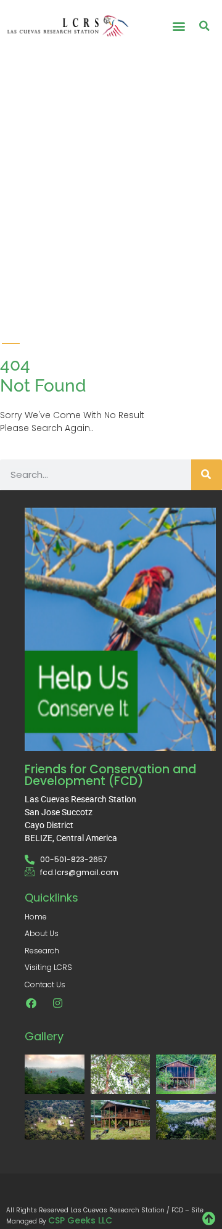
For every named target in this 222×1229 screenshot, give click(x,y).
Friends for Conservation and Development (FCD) (110, 775)
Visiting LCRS (48, 967)
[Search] (206, 474)
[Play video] (19, 164)
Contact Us (45, 984)
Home (36, 916)
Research (42, 950)
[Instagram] (57, 1003)
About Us (42, 933)
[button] (178, 25)
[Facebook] (31, 1003)
